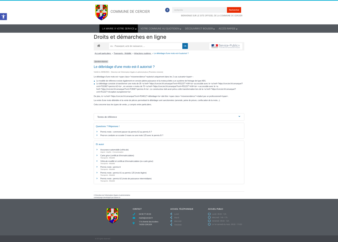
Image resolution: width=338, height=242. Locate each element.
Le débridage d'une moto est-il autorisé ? (171, 53)
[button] (3, 16)
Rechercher (234, 10)
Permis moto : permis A (110, 167)
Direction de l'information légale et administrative (112, 195)
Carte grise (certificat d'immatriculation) (117, 155)
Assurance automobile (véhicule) (114, 150)
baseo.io (117, 197)
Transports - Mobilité (123, 53)
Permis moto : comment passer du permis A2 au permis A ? (126, 132)
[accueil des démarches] (99, 45)
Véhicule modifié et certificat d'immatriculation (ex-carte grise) (126, 161)
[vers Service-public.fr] (225, 46)
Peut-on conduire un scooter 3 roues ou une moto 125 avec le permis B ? (131, 135)
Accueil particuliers (103, 53)
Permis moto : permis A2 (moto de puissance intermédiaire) (126, 178)
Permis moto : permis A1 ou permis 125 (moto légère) (123, 173)
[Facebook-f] (167, 10)
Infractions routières (143, 53)
